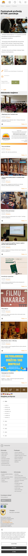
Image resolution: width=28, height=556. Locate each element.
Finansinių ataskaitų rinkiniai (7, 477)
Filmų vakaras (4, 308)
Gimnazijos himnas (5, 460)
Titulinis (2, 6)
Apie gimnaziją (4, 452)
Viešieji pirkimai (4, 481)
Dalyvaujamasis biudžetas (7, 373)
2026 (6, 401)
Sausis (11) (7, 417)
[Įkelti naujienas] (9, 2)
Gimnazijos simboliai (5, 458)
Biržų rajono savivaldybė (15, 512)
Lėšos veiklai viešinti (5, 478)
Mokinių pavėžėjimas (19, 457)
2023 (6, 428)
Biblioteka (17, 461)
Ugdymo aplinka (4, 454)
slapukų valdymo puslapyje (14, 538)
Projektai (3, 480)
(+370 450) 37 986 (6, 521)
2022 (6, 432)
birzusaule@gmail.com (7, 522)
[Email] (5, 506)
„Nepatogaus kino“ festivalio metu (9, 114)
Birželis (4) (7, 407)
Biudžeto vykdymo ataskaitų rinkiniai (7, 475)
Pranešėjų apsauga (18, 483)
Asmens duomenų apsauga (20, 477)
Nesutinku (14, 547)
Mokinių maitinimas (19, 458)
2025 (6, 421)
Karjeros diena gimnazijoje (7, 210)
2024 (6, 425)
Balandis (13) (8, 411)
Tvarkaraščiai (7, 445)
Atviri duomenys (18, 491)
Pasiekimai (3, 457)
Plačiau (23, 124)
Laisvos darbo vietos (19, 475)
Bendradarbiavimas (5, 463)
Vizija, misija (4, 455)
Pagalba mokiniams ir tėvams (20, 455)
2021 (6, 435)
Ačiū (15, 82)
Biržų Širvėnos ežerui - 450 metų (9, 340)
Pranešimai (14, 6)
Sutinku (14, 551)
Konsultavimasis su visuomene (21, 478)
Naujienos (8, 6)
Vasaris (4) (7, 415)
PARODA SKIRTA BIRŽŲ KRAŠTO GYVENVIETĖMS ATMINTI (12, 178)
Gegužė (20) (7, 409)
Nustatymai (14, 543)
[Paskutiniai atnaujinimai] (15, 2)
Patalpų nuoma (18, 460)
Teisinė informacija (18, 489)
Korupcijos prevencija (19, 486)
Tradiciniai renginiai (5, 461)
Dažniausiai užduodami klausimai (19, 481)
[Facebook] (2, 506)
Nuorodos (17, 474)
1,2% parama (17, 484)
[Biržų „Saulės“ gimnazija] (3, 2)
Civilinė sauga (17, 488)
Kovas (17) (7, 413)
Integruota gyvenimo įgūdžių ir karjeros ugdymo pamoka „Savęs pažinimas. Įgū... (12, 243)
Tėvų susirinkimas (5, 146)
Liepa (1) (6, 405)
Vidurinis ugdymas (18, 452)
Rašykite (3, 500)
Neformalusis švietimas (19, 454)
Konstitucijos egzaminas (7, 276)
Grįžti (4, 89)
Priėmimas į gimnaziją (5, 465)
